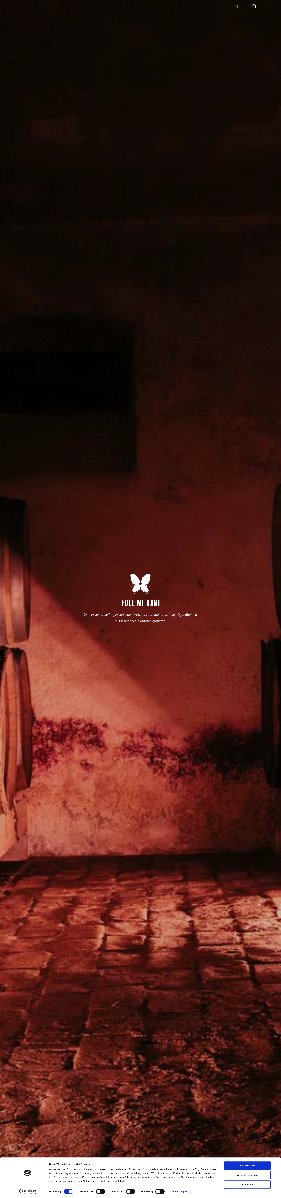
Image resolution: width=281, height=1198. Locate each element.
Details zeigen (179, 1191)
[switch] (100, 1191)
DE (242, 6)
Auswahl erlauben (247, 1175)
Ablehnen (247, 1184)
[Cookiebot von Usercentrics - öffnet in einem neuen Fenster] (27, 1191)
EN (235, 6)
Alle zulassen (247, 1165)
